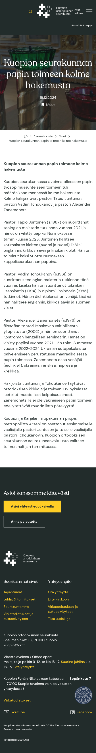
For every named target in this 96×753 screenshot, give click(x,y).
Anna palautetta (24, 521)
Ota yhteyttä (58, 592)
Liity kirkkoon (58, 599)
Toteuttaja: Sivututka (16, 740)
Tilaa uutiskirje (59, 619)
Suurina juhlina (73, 661)
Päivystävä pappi (81, 25)
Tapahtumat (13, 592)
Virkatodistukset (17, 700)
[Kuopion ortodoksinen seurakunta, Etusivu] (55, 12)
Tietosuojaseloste (66, 725)
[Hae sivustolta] (31, 11)
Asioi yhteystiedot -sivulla (32, 506)
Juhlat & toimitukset (19, 599)
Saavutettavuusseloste (18, 729)
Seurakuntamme (16, 607)
